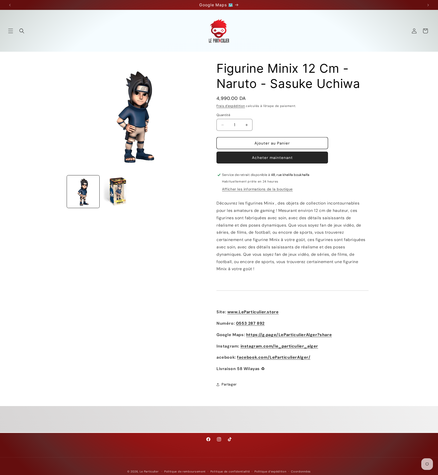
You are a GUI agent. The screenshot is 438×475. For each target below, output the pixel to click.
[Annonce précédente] (9, 5)
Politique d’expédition (270, 471)
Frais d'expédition (230, 106)
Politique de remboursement (185, 471)
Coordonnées (301, 471)
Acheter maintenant (272, 157)
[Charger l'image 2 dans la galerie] (118, 191)
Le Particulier (149, 471)
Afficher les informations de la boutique (257, 189)
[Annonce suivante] (428, 5)
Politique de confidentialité (230, 471)
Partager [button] (229, 384)
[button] (10, 30)
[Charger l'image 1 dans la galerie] (83, 191)
